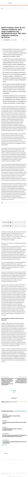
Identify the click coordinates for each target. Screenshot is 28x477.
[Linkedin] (15, 467)
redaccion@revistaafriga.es (14, 464)
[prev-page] (1, 406)
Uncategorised (5, 433)
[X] (19, 467)
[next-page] (2, 406)
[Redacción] (2, 40)
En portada (14, 400)
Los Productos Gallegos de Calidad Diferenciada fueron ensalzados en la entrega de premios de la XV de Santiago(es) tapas (21, 380)
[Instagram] (12, 467)
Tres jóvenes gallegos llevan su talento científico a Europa (14, 403)
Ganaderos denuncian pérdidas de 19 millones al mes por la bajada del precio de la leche (14, 436)
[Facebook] (8, 467)
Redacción (7, 39)
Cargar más (4, 444)
